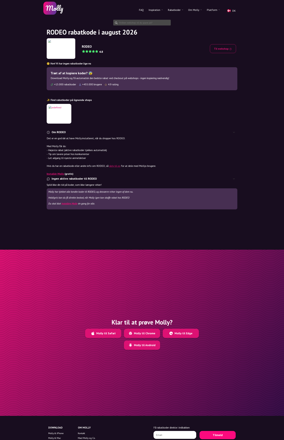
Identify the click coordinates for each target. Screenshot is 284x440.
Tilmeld (218, 435)
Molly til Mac (54, 438)
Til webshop (221, 48)
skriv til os (114, 165)
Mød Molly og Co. (86, 438)
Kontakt (81, 433)
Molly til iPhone (56, 433)
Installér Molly (55, 173)
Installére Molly (69, 203)
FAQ (141, 10)
